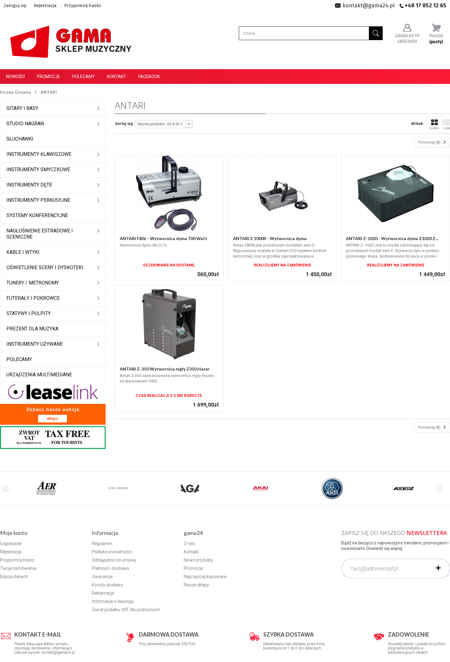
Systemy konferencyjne (37, 215)
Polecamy (83, 76)
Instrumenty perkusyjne (38, 200)
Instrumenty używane (34, 344)
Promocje (48, 76)
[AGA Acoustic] (189, 488)
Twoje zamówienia (18, 568)
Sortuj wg (124, 123)
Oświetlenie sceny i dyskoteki (44, 267)
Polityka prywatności (112, 551)
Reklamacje (103, 593)
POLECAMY (19, 359)
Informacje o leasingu (113, 601)
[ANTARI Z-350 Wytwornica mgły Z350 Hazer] (169, 324)
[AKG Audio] (332, 488)
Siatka (434, 128)
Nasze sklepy (196, 584)
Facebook (149, 76)
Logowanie (10, 543)
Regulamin (102, 543)
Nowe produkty (198, 560)
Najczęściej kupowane (205, 576)
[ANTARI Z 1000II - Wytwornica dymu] (282, 193)
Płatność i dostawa (110, 568)
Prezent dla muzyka (32, 329)
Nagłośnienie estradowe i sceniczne (39, 234)
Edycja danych (14, 576)
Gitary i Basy (22, 108)
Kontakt (116, 76)
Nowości (15, 76)
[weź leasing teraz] (53, 391)
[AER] (47, 488)
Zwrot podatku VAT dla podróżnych (126, 609)
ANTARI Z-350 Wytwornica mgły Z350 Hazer (165, 368)
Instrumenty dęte (29, 185)
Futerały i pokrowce (33, 298)
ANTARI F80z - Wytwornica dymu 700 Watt (163, 238)
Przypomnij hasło (82, 5)
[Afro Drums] (118, 488)
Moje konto (13, 532)
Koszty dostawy (107, 584)
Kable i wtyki (22, 252)
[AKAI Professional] (261, 488)
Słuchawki (19, 139)
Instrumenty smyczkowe (38, 169)
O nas (189, 543)
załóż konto (407, 41)
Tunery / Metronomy (32, 283)
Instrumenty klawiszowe (38, 154)
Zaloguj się (15, 5)
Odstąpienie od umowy (114, 560)
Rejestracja (45, 5)
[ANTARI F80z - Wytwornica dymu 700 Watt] (169, 193)
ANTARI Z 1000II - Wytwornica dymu (270, 238)
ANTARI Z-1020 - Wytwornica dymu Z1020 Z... (392, 238)
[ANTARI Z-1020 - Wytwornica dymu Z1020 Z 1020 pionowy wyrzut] (395, 193)
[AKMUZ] (403, 488)
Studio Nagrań (25, 123)
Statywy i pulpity (28, 313)
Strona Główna (15, 92)
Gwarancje (102, 576)
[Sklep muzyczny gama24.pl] (72, 39)
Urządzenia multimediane (39, 375)
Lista (446, 128)
